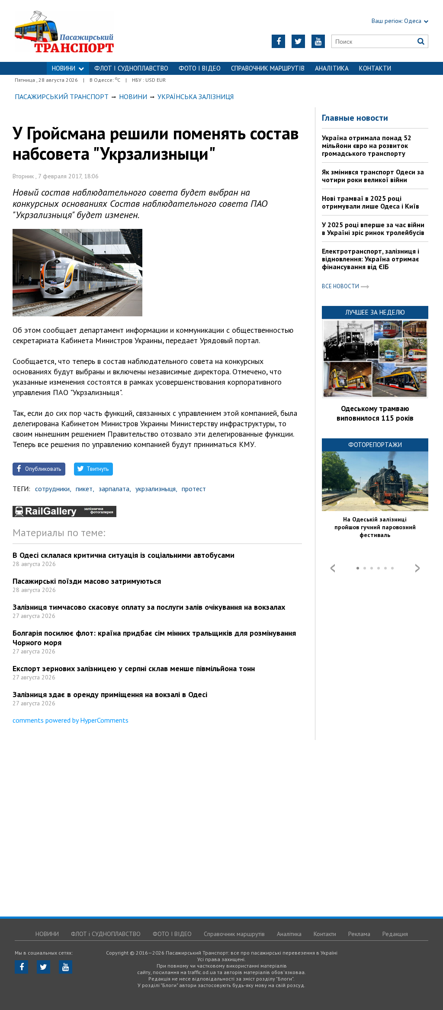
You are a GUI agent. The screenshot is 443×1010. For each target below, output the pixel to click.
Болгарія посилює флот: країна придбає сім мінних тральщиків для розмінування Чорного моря (154, 637)
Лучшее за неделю (375, 312)
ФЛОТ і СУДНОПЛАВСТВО (131, 68)
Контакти (375, 68)
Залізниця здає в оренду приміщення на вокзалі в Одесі (110, 694)
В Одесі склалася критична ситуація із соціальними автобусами (123, 555)
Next (417, 568)
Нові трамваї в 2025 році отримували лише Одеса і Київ (370, 202)
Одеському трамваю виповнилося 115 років (375, 413)
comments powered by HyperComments (70, 720)
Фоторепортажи (375, 445)
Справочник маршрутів (268, 68)
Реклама (359, 934)
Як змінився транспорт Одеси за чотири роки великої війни (373, 175)
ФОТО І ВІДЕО (200, 68)
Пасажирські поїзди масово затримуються (87, 581)
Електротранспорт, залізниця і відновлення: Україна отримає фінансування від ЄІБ (370, 259)
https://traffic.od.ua (87, 31)
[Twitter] (298, 41)
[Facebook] (278, 41)
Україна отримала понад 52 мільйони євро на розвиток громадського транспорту (366, 145)
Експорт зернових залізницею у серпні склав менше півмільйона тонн (134, 668)
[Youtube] (318, 41)
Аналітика (332, 68)
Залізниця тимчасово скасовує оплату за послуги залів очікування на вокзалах (149, 607)
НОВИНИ (63, 68)
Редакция (395, 934)
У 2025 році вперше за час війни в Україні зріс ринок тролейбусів (373, 228)
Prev (333, 568)
